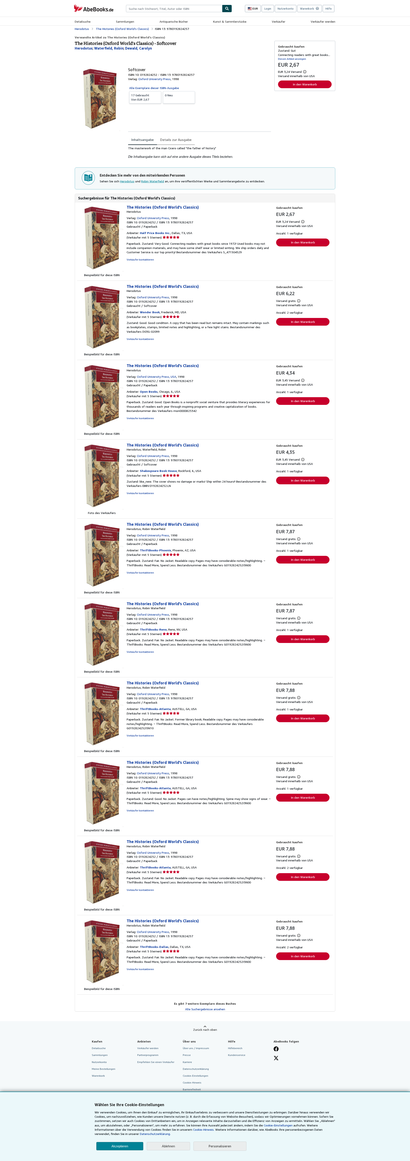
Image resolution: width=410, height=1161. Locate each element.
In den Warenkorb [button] (305, 84)
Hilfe (328, 8)
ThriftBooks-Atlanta (155, 709)
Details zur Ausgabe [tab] (176, 140)
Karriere (187, 1062)
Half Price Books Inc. (155, 233)
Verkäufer (278, 21)
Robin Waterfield (152, 181)
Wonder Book (150, 312)
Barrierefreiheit (192, 1089)
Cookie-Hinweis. (203, 1129)
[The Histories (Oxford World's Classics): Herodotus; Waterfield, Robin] (102, 508)
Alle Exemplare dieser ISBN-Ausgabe (154, 88)
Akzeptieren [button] (119, 1146)
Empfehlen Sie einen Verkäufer (155, 1062)
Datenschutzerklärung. (155, 1134)
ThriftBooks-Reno (153, 629)
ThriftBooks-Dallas (154, 947)
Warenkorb (98, 1075)
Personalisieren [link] (220, 1146)
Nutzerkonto (286, 8)
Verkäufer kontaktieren (140, 259)
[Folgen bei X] (276, 1058)
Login (267, 8)
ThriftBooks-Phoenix (155, 550)
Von (140, 97)
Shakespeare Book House (158, 471)
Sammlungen (125, 21)
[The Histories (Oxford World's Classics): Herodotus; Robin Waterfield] (102, 588)
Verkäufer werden (323, 21)
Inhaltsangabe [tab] (142, 140)
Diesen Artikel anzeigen (292, 58)
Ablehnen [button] (168, 1146)
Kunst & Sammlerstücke (229, 21)
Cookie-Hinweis (192, 1082)
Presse (187, 1055)
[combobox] (174, 8)
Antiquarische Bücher (174, 21)
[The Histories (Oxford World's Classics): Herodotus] (102, 270)
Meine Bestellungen (103, 1068)
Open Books (149, 391)
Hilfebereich (235, 1048)
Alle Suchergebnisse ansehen (205, 1009)
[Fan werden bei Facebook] (276, 1049)
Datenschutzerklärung (196, 1068)
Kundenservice (236, 1055)
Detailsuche (83, 21)
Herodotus (127, 181)
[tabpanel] (199, 152)
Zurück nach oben (205, 1029)
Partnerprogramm (147, 1055)
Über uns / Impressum (196, 1048)
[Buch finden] (227, 8)
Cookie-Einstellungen (278, 1125)
